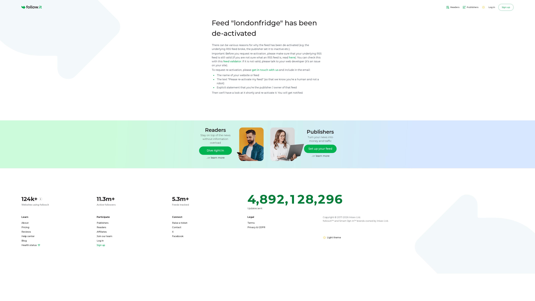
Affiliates (102, 231)
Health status (29, 245)
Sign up (506, 7)
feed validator (232, 61)
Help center (28, 236)
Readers (101, 227)
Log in (491, 7)
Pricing (25, 227)
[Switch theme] (483, 7)
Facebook (177, 236)
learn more (218, 157)
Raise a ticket (179, 223)
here (292, 57)
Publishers (103, 223)
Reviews (26, 231)
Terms (251, 223)
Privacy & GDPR (256, 227)
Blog (24, 240)
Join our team (104, 236)
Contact (176, 227)
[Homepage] (31, 7)
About (25, 223)
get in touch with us (265, 69)
